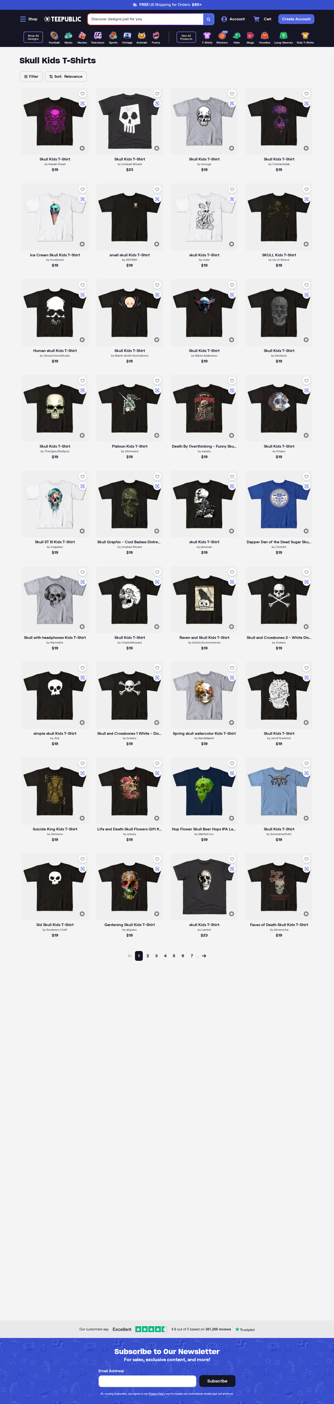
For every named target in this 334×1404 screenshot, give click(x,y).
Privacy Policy (157, 1393)
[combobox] (145, 19)
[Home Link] (62, 19)
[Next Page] (204, 956)
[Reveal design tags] (82, 148)
